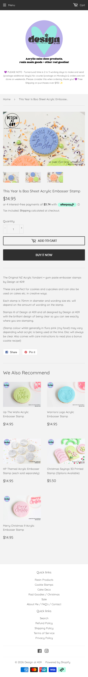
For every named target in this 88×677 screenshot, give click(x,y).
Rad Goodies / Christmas (44, 594)
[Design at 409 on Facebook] (39, 651)
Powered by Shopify (57, 662)
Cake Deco (44, 589)
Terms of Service (44, 633)
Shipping (25, 210)
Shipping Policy (44, 628)
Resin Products (44, 579)
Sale (44, 599)
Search (44, 618)
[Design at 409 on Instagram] (47, 651)
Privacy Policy (44, 638)
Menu (11, 5)
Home (6, 99)
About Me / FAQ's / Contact (44, 604)
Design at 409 (33, 662)
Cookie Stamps (44, 584)
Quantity (9, 221)
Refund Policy (44, 623)
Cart (82, 5)
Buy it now (44, 255)
